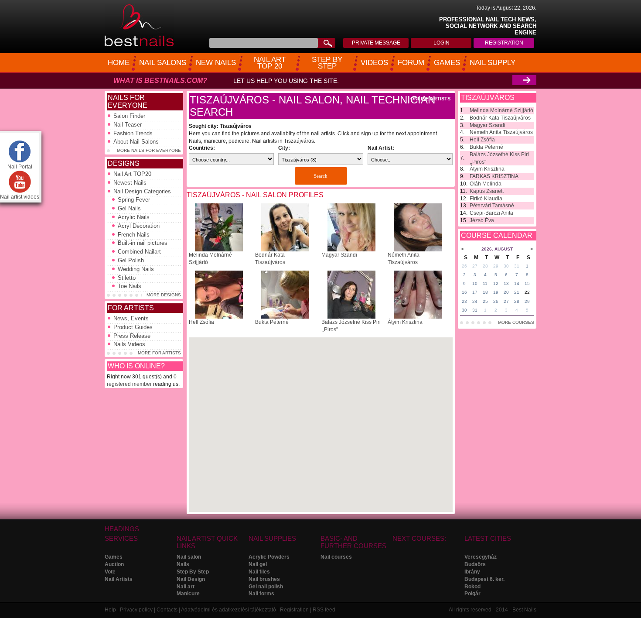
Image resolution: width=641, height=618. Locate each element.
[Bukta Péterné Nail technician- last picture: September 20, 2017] (285, 317)
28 (485, 266)
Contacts (167, 610)
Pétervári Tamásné (492, 206)
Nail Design (191, 579)
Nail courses (336, 557)
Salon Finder (129, 116)
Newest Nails (130, 182)
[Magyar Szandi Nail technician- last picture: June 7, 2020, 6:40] (351, 250)
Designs (124, 163)
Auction (114, 564)
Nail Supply (492, 62)
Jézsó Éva (482, 220)
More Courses (516, 322)
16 (464, 292)
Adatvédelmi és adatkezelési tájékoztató (228, 610)
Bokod (472, 587)
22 (527, 292)
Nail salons (162, 62)
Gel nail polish (266, 587)
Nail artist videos (19, 197)
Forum (411, 62)
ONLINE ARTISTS (430, 98)
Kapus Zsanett (487, 191)
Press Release (131, 336)
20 (506, 292)
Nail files (259, 572)
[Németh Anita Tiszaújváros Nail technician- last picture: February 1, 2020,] (418, 250)
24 (474, 301)
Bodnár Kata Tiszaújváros (500, 118)
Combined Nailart (139, 251)
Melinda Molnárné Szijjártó (501, 110)
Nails (183, 564)
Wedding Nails (136, 269)
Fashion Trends (133, 133)
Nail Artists (119, 579)
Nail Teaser (127, 124)
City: (284, 148)
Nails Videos (129, 344)
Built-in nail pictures (142, 243)
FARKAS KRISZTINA (494, 176)
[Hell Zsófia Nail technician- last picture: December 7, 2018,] (219, 317)
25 (485, 301)
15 (527, 283)
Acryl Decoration (139, 226)
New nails (216, 62)
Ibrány (472, 572)
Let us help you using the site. (286, 80)
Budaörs (475, 564)
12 (495, 283)
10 (474, 283)
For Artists (131, 308)
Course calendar (496, 235)
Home (119, 62)
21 (516, 292)
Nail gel (258, 564)
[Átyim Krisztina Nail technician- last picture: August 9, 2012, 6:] (418, 317)
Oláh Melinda (485, 184)
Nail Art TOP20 (132, 174)
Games (447, 62)
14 (516, 283)
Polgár (472, 594)
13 (506, 283)
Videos (374, 62)
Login (441, 43)
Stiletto (127, 278)
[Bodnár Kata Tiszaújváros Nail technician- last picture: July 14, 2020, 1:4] (285, 250)
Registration (504, 43)
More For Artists (159, 352)
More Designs (164, 294)
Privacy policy (136, 610)
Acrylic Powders (269, 557)
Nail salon (189, 557)
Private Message (376, 43)
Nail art (185, 587)
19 (495, 292)
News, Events (131, 318)
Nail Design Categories (142, 191)
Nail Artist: (381, 148)
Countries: (202, 148)
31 (516, 266)
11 (485, 283)
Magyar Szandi (339, 255)
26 (464, 266)
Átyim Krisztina (405, 322)
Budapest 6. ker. (484, 579)
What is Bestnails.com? (160, 80)
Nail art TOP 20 (270, 63)
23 (464, 301)
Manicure (188, 594)
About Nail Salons (136, 141)
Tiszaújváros (488, 97)
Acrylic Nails (134, 217)
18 (485, 292)
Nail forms (261, 594)
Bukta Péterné (272, 322)
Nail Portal (19, 167)
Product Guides (133, 327)
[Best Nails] (139, 45)
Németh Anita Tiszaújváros (501, 132)
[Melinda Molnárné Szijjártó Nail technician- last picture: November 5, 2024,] (219, 250)
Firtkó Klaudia (486, 199)
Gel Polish (131, 260)
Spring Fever (134, 199)
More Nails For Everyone (149, 150)
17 (474, 292)
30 (506, 266)
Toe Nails (129, 286)
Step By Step (193, 572)
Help (110, 610)
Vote (110, 572)
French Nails (134, 234)
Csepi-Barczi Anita (491, 213)
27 (474, 266)
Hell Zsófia (201, 322)
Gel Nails (129, 208)
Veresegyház (480, 557)
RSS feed (324, 610)
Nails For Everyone (127, 101)
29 (495, 266)
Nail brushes (264, 579)
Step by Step (327, 63)
